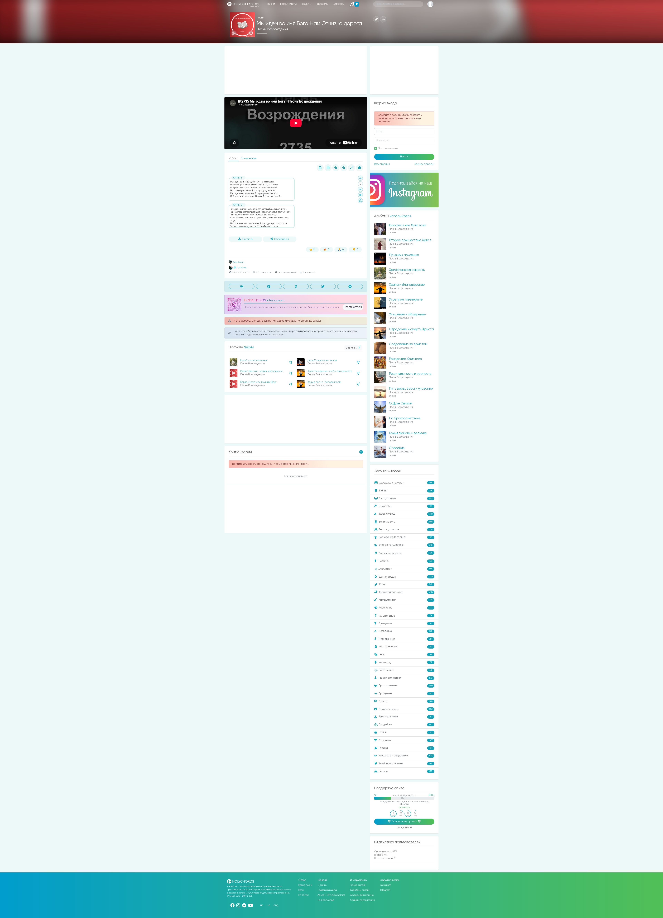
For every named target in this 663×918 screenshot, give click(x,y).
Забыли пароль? (424, 164)
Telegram (385, 890)
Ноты (301, 890)
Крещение (405, 623)
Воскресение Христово (407, 225)
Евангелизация (405, 576)
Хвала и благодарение (407, 285)
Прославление (405, 685)
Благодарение (405, 498)
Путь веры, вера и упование (411, 388)
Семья (405, 732)
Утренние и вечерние (406, 299)
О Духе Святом (400, 403)
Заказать (339, 4)
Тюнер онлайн (358, 885)
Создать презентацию (362, 900)
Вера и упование (405, 529)
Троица (405, 748)
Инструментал (405, 599)
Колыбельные (405, 615)
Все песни (351, 348)
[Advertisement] (295, 70)
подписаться (353, 307)
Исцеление (405, 607)
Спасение (397, 448)
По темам (303, 895)
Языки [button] (306, 4)
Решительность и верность (410, 374)
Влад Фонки (237, 262)
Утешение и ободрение (407, 314)
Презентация (249, 158)
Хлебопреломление (405, 763)
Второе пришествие (405, 545)
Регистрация (382, 164)
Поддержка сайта (327, 890)
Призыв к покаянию (404, 255)
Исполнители (288, 4)
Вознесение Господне (405, 537)
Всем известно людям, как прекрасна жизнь (266, 371)
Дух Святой (405, 568)
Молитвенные (405, 639)
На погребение (405, 646)
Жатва (405, 584)
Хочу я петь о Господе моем (324, 382)
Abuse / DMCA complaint (331, 895)
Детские (405, 561)
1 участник (241, 268)
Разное (405, 701)
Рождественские (405, 709)
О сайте (322, 885)
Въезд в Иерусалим (405, 553)
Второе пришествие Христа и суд (415, 240)
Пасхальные (405, 670)
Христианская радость (407, 270)
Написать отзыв (326, 900)
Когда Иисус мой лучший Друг (258, 382)
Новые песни (305, 885)
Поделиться (281, 239)
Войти (404, 156)
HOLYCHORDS (255, 300)
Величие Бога (405, 521)
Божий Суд (405, 506)
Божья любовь (405, 514)
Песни (271, 4)
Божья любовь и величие (408, 433)
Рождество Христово (405, 359)
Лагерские (405, 631)
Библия (405, 490)
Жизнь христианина (405, 592)
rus (268, 905)
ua (261, 905)
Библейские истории (405, 483)
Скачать (247, 239)
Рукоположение (404, 716)
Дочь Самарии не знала (322, 360)
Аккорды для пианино (362, 895)
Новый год (405, 662)
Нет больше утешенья (253, 360)
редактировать (302, 331)
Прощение (405, 693)
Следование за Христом (408, 344)
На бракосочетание (404, 418)
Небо (405, 654)
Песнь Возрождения (272, 29)
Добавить (322, 4)
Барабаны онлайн (360, 890)
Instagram (385, 885)
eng (275, 905)
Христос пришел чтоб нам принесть (330, 371)
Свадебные (405, 724)
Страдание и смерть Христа (411, 329)
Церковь (405, 771)
